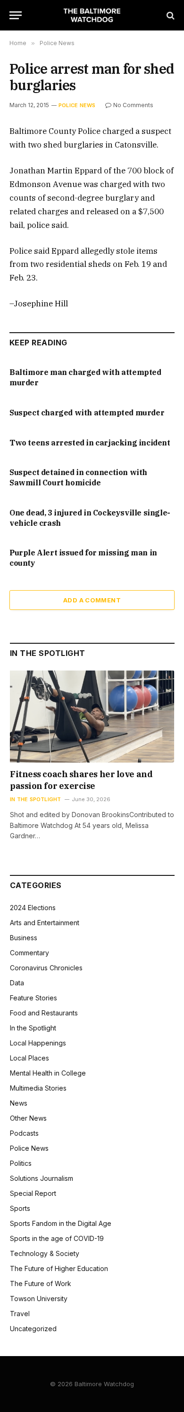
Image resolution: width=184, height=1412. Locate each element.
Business (23, 938)
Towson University (38, 1299)
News (18, 1103)
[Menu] (15, 15)
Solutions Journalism (41, 1178)
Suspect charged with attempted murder (86, 412)
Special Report (33, 1193)
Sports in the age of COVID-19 (57, 1238)
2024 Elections (33, 908)
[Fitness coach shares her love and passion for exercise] (92, 717)
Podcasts (24, 1133)
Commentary (29, 953)
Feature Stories (33, 998)
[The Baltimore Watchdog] (92, 15)
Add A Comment (92, 600)
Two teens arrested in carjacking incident (89, 442)
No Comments (133, 105)
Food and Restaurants (44, 1013)
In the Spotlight (33, 1028)
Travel (20, 1314)
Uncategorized (33, 1329)
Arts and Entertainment (44, 923)
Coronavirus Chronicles (46, 968)
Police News (77, 105)
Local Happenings (38, 1043)
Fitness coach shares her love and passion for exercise (81, 780)
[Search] (170, 15)
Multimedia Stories (38, 1088)
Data (17, 983)
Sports (20, 1208)
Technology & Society (44, 1253)
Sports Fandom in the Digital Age (60, 1223)
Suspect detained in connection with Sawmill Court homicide (78, 477)
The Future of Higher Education (59, 1268)
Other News (28, 1118)
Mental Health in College (48, 1073)
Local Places (29, 1058)
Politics (21, 1163)
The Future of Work (40, 1283)
